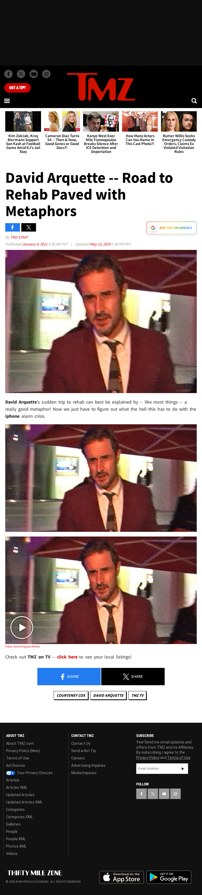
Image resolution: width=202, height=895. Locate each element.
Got (17, 87)
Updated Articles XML (24, 802)
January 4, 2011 (35, 244)
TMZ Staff (19, 237)
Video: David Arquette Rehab (22, 646)
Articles (12, 780)
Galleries (13, 824)
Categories (15, 809)
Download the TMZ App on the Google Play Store (169, 877)
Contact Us (80, 743)
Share (72, 676)
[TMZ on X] (21, 74)
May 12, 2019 (100, 244)
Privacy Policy (147, 757)
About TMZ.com (20, 743)
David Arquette (108, 695)
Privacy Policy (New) (23, 751)
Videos (12, 853)
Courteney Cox (71, 695)
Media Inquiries (84, 773)
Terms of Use (17, 758)
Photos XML (16, 846)
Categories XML (19, 817)
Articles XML (16, 787)
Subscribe (183, 768)
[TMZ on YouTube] (164, 794)
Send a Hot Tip (83, 751)
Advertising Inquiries (88, 765)
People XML (16, 839)
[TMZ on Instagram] (46, 74)
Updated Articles (20, 795)
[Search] (194, 100)
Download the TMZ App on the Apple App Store (121, 877)
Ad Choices (15, 765)
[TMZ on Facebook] (8, 74)
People (12, 831)
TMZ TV (137, 695)
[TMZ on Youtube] (33, 74)
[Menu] (7, 100)
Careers (78, 758)
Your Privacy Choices (34, 773)
